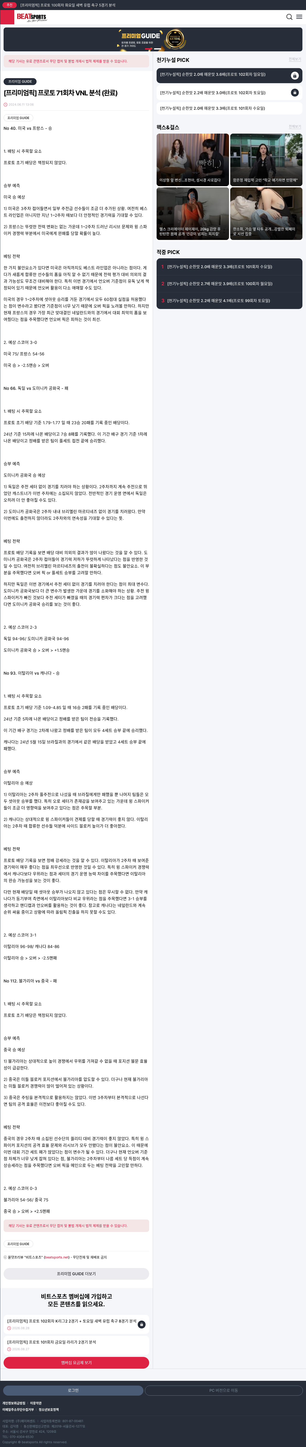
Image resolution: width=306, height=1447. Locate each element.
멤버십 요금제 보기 (76, 1362)
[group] (153, 39)
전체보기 (295, 59)
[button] (148, 48)
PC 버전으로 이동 (223, 1390)
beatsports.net (56, 1257)
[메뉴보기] (299, 17)
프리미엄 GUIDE (20, 81)
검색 (289, 17)
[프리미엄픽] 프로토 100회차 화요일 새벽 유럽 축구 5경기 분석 (67, 5)
